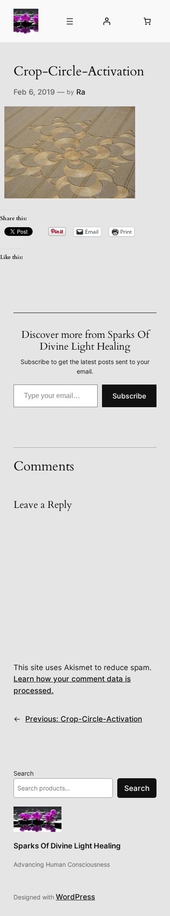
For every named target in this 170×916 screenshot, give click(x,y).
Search (24, 773)
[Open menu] (70, 21)
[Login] (106, 21)
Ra (80, 92)
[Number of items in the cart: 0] (147, 21)
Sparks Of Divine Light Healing (67, 845)
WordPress (75, 896)
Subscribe (129, 396)
